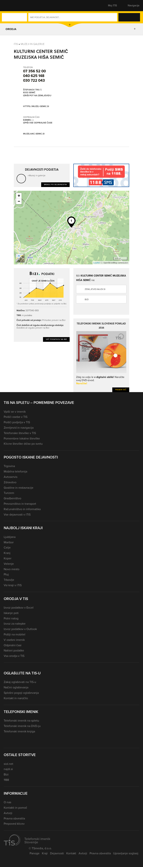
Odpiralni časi (12, 645)
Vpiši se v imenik (15, 411)
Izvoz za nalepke (15, 623)
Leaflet (96, 262)
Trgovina (9, 466)
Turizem (9, 493)
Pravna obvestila (14, 818)
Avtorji (8, 813)
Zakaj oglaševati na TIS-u (20, 682)
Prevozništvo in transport (20, 504)
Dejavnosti (57, 853)
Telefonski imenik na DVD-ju (22, 726)
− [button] (19, 201)
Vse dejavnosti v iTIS (17, 514)
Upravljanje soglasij (125, 853)
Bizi (87, 299)
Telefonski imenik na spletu (21, 720)
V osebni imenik (14, 640)
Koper (7, 558)
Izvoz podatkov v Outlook (20, 629)
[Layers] (20, 258)
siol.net (8, 764)
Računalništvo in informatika (22, 509)
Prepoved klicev (14, 824)
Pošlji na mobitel (14, 634)
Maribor (9, 542)
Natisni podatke (14, 650)
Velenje (9, 564)
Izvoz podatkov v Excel (19, 607)
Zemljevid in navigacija (19, 427)
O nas (7, 802)
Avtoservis (10, 477)
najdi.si (8, 769)
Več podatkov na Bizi (56, 339)
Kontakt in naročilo (16, 698)
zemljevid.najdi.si (95, 289)
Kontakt (71, 853)
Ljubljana (9, 537)
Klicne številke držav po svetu (23, 444)
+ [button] (19, 195)
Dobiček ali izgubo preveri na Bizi (33, 327)
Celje (7, 547)
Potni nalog (11, 618)
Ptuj (6, 574)
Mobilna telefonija (15, 471)
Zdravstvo (10, 482)
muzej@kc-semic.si (34, 133)
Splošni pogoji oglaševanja (21, 693)
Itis (16, 44)
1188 (6, 780)
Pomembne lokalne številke (22, 438)
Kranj (7, 553)
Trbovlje (9, 580)
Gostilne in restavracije (18, 488)
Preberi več (120, 389)
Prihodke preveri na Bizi (54, 320)
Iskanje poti (11, 613)
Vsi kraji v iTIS (13, 585)
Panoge (34, 853)
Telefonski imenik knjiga (19, 731)
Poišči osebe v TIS (15, 417)
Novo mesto (11, 569)
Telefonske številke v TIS (20, 433)
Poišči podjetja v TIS (17, 422)
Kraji (45, 853)
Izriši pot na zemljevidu (37, 95)
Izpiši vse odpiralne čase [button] (37, 122)
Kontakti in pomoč (15, 807)
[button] (10, 5)
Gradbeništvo (12, 498)
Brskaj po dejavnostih (55, 184)
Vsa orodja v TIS (14, 656)
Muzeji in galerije (33, 44)
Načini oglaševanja (16, 687)
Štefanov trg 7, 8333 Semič (32, 91)
